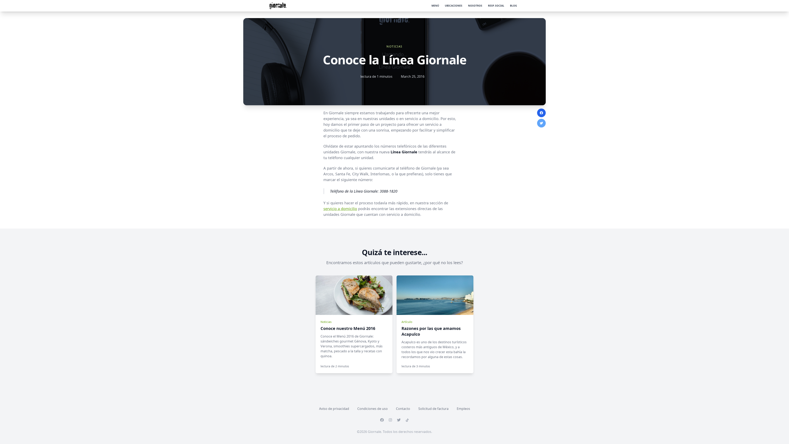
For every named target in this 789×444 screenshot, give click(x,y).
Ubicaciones (453, 5)
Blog (513, 5)
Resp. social (496, 5)
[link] (354, 295)
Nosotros (475, 5)
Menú (435, 5)
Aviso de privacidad (334, 408)
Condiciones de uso (372, 408)
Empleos (463, 408)
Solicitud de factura (433, 408)
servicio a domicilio (340, 208)
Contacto (403, 408)
